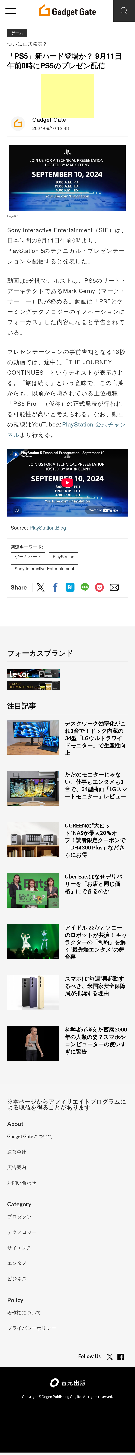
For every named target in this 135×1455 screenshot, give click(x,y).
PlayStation (63, 556)
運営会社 (16, 1152)
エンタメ (17, 1263)
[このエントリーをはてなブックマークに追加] (70, 588)
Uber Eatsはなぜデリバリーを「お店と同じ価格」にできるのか (93, 883)
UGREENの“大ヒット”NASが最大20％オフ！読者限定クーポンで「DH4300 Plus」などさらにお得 (95, 840)
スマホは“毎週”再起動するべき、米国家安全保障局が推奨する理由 (95, 985)
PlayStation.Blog (48, 527)
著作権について (24, 1312)
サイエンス (19, 1247)
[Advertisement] (67, 96)
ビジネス (17, 1278)
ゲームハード (28, 556)
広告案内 (16, 1167)
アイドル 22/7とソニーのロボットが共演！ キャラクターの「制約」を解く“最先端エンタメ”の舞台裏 (96, 942)
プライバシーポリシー (31, 1328)
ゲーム (17, 32)
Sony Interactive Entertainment (44, 568)
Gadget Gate (49, 119)
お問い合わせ (21, 1183)
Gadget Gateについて (30, 1136)
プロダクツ (19, 1217)
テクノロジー (22, 1232)
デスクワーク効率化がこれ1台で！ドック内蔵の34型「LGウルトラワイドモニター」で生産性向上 (95, 738)
